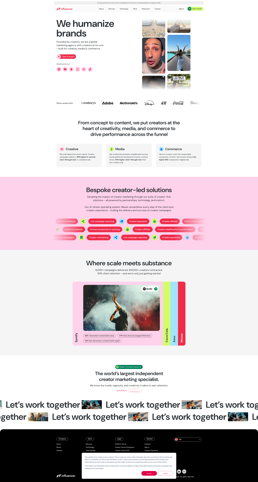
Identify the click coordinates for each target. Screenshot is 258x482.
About (58, 447)
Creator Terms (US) (122, 450)
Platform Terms (120, 444)
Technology (90, 447)
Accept (149, 473)
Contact (147, 444)
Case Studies (90, 450)
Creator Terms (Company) (124, 447)
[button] (188, 439)
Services (89, 444)
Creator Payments (151, 450)
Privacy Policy (162, 462)
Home (58, 444)
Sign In (147, 447)
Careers (59, 450)
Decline (165, 473)
